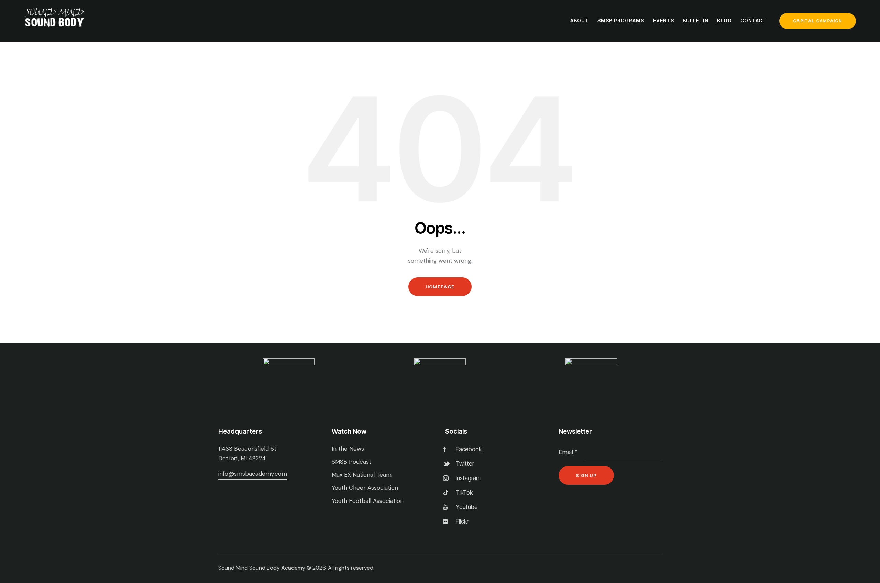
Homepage (440, 286)
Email (568, 452)
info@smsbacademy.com (252, 473)
